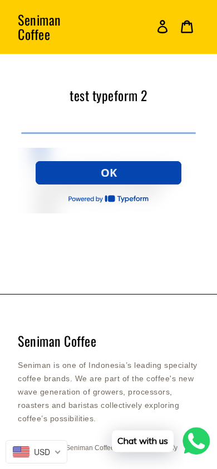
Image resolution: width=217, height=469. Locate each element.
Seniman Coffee (39, 27)
